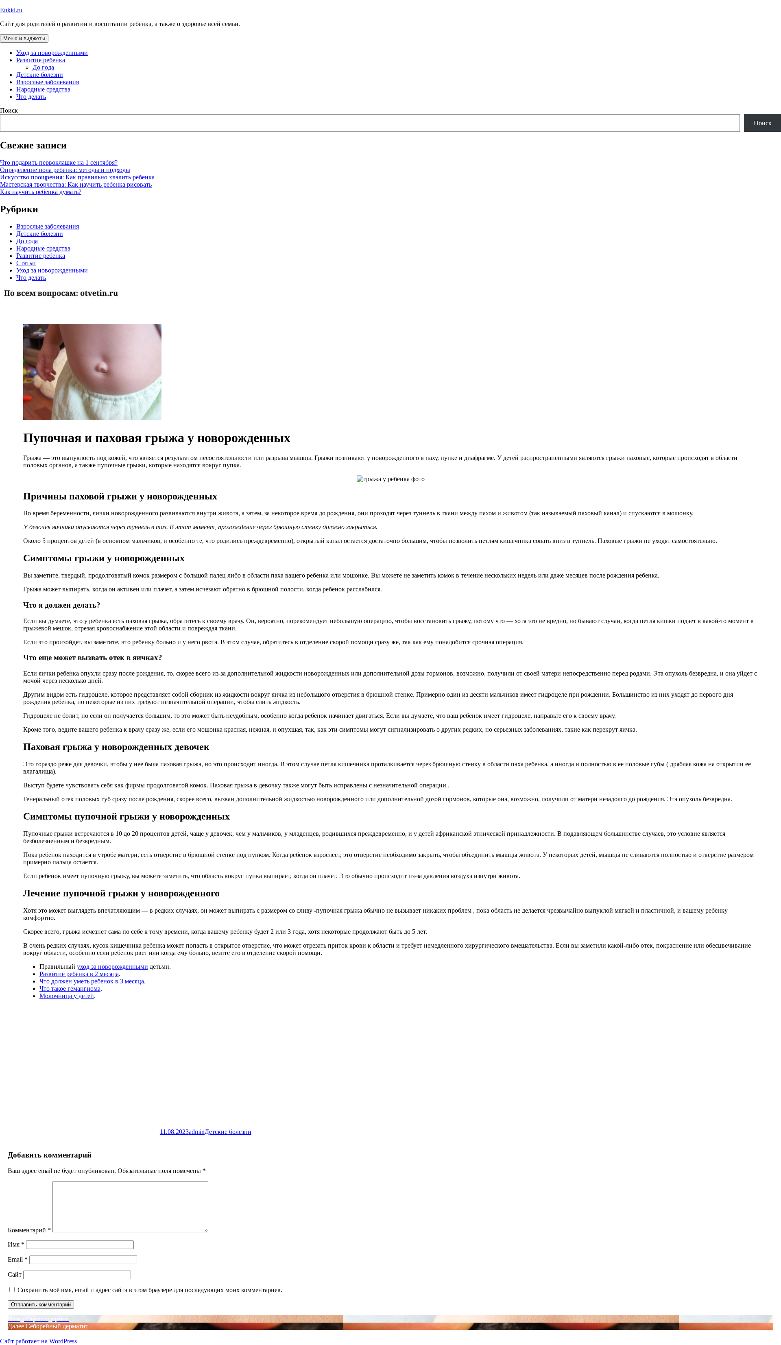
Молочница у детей (66, 995)
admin (197, 1131)
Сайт (15, 1274)
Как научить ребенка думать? (40, 191)
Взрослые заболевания (47, 81)
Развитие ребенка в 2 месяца (79, 973)
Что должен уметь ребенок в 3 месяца (91, 981)
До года (43, 67)
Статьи (26, 262)
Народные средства (43, 89)
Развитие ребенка (40, 60)
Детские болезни (39, 74)
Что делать (31, 96)
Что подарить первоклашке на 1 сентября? (59, 162)
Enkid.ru (11, 10)
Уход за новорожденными (52, 52)
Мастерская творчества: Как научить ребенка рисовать (76, 184)
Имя (16, 1244)
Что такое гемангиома (69, 988)
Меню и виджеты (24, 38)
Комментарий (29, 1230)
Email (18, 1259)
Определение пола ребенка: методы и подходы (65, 169)
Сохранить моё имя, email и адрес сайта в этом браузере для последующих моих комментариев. (149, 1289)
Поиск (9, 110)
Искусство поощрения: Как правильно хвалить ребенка (77, 177)
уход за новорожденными (112, 966)
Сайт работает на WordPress (38, 1341)
